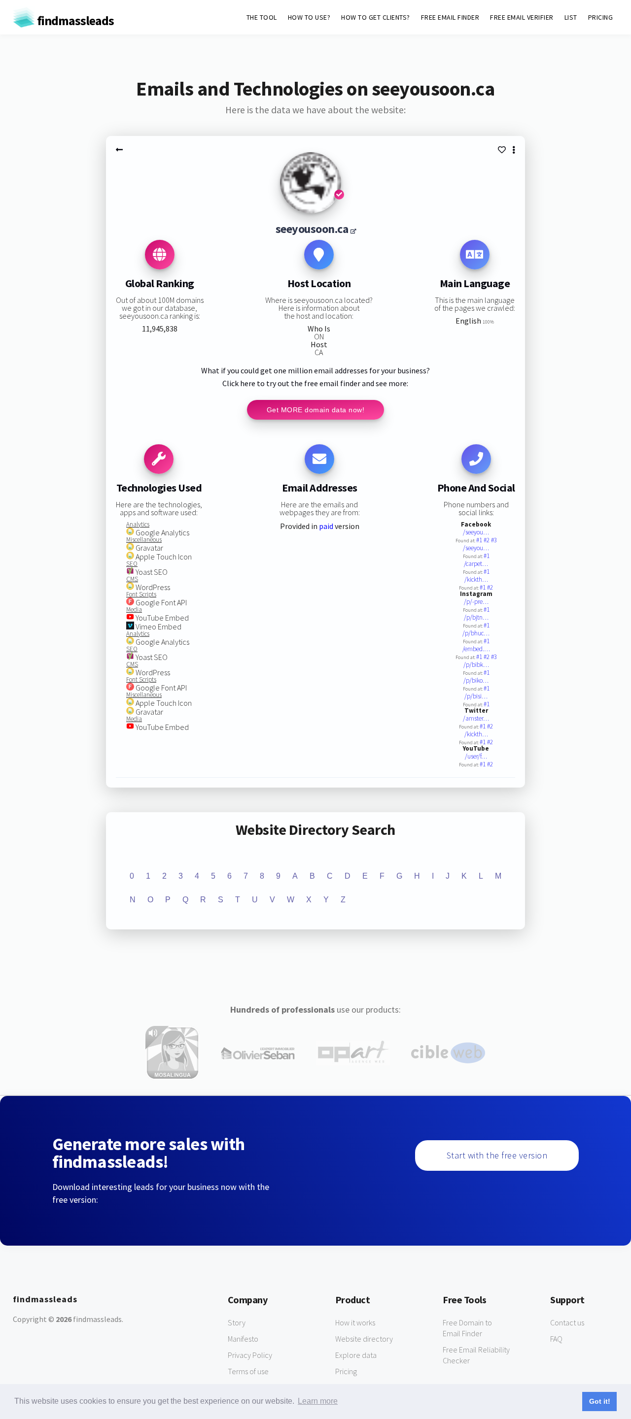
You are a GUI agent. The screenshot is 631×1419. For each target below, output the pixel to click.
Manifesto (243, 1339)
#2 (487, 540)
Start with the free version (497, 1155)
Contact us (567, 1322)
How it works (355, 1322)
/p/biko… (476, 680)
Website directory (364, 1339)
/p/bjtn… (476, 617)
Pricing (346, 1371)
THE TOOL (261, 17)
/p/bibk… (476, 664)
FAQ (556, 1339)
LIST (570, 17)
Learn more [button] (318, 1401)
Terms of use (248, 1371)
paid (326, 526)
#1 (480, 540)
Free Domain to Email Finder (467, 1328)
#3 (494, 540)
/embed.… (476, 649)
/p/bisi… (476, 696)
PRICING (600, 17)
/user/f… (476, 756)
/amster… (476, 718)
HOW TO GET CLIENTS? (375, 17)
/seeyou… (476, 532)
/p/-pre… (476, 601)
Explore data (356, 1355)
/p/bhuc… (476, 633)
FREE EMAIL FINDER (450, 17)
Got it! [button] (599, 1401)
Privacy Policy (250, 1355)
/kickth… (476, 579)
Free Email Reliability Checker (476, 1355)
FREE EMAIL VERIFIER (522, 17)
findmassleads (74, 20)
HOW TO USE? (309, 17)
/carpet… (476, 564)
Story (236, 1322)
